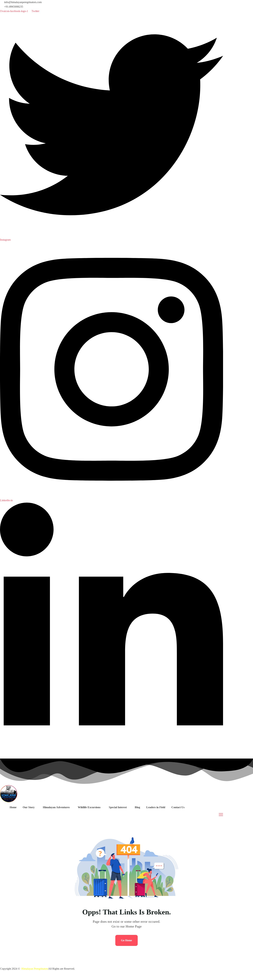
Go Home (126, 940)
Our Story (29, 807)
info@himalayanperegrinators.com (23, 2)
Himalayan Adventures (56, 807)
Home (13, 807)
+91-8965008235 (13, 6)
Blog (137, 807)
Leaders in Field (155, 807)
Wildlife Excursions (89, 807)
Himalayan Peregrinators (34, 968)
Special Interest (118, 807)
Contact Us (178, 807)
